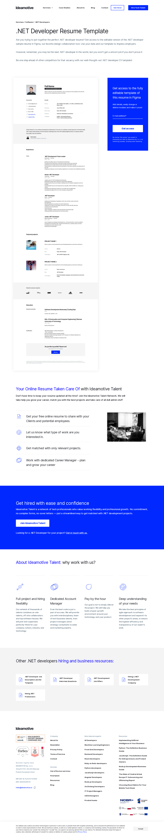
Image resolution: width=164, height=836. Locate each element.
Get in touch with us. (77, 532)
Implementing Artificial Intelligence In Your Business (131, 741)
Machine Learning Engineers (97, 745)
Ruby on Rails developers (96, 763)
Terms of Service (57, 754)
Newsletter (55, 745)
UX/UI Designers (92, 796)
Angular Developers (93, 777)
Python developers (93, 768)
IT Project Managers (93, 791)
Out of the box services (60, 771)
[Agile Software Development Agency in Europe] (25, 7)
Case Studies (64, 8)
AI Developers (91, 740)
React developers (92, 759)
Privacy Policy (82, 832)
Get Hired (117, 8)
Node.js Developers (93, 782)
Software (29, 22)
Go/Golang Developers (95, 786)
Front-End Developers (94, 749)
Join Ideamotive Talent (32, 523)
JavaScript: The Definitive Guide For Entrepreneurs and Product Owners (133, 759)
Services (20, 22)
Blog (93, 8)
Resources (55, 780)
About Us (81, 8)
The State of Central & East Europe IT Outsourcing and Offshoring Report (130, 777)
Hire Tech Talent (138, 8)
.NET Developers (42, 22)
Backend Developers (94, 754)
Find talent (54, 776)
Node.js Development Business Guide (132, 768)
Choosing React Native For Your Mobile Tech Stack (132, 786)
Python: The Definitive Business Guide (133, 749)
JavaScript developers (94, 773)
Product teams (91, 800)
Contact (104, 8)
